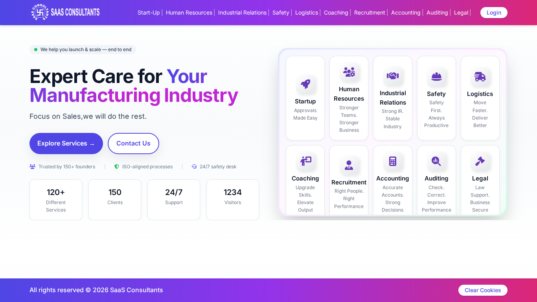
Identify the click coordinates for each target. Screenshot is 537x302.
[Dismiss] (300, 292)
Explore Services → (66, 143)
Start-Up (149, 12)
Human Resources (189, 12)
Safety (280, 12)
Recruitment (369, 12)
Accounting (406, 12)
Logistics (306, 12)
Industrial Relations (242, 12)
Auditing (437, 12)
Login (494, 12)
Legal (461, 12)
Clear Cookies (483, 290)
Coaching (336, 12)
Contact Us (133, 143)
